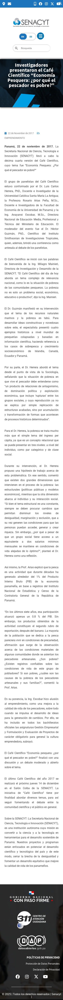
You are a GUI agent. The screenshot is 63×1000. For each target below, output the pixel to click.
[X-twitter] (36, 976)
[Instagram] (27, 976)
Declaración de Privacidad (46, 969)
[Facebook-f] (17, 976)
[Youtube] (45, 976)
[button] (60, 3)
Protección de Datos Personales (43, 963)
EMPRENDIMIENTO (15, 138)
